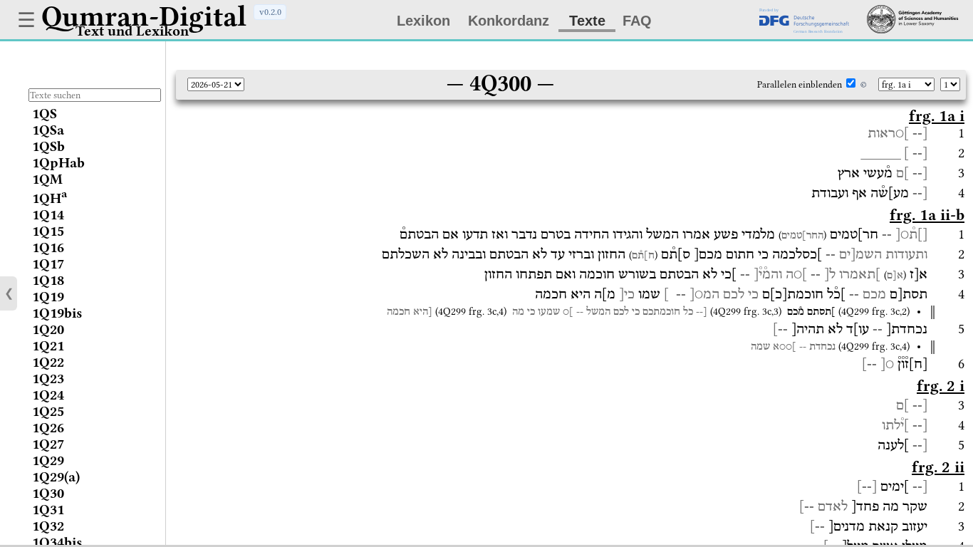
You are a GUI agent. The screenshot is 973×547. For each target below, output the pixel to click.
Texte (587, 20)
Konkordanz (508, 20)
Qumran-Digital (143, 16)
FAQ (637, 20)
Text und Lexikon (132, 31)
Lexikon (423, 20)
